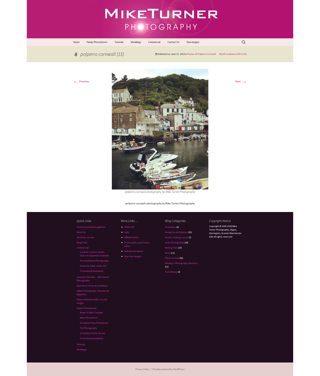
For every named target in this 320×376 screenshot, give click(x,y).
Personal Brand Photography (94, 260)
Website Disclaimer (133, 251)
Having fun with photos (176, 232)
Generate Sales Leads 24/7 (93, 265)
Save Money (171, 271)
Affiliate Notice (131, 237)
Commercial (154, 42)
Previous (81, 81)
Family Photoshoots (97, 42)
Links (126, 232)
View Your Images (133, 256)
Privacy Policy (142, 369)
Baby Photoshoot (88, 317)
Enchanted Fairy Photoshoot (94, 322)
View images (192, 42)
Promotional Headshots (92, 271)
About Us (81, 232)
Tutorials (119, 42)
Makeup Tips (171, 247)
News (167, 252)
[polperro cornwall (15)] (160, 128)
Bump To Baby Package (91, 312)
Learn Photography (174, 242)
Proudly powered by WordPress (168, 369)
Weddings (136, 42)
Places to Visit (172, 258)
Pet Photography (88, 328)
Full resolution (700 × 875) (234, 54)
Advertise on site (85, 237)
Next (241, 81)
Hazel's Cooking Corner (176, 237)
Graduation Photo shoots (92, 333)
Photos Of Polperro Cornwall (201, 54)
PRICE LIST (129, 227)
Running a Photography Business (181, 263)
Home (76, 42)
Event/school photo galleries (91, 227)
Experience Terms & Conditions (92, 285)
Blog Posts (82, 242)
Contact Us (173, 42)
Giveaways (170, 227)
